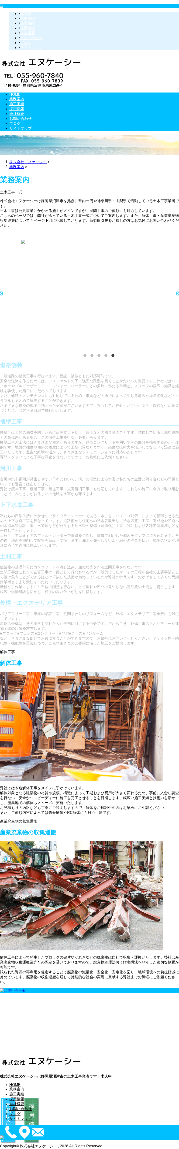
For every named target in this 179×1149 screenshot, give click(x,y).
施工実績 (27, 23)
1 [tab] (85, 355)
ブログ (25, 43)
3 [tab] (98, 355)
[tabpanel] (94, 242)
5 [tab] (112, 355)
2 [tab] (92, 355)
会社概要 (27, 33)
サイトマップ (31, 48)
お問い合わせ (31, 38)
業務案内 (27, 18)
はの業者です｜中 (56, 1076)
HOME (25, 14)
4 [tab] (105, 355)
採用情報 (27, 28)
